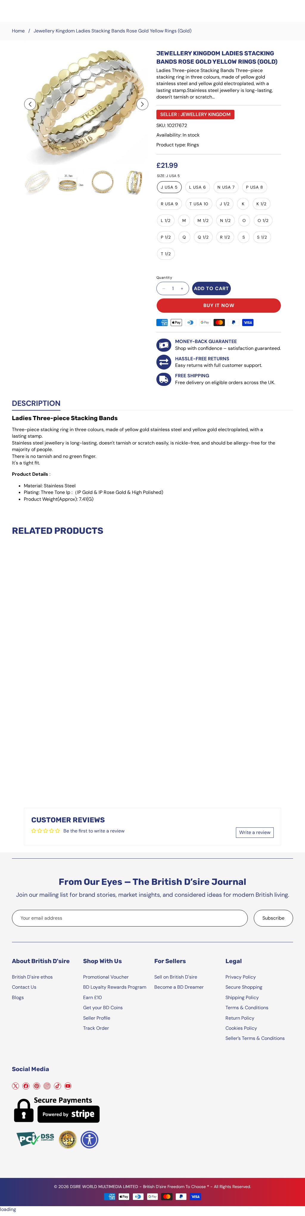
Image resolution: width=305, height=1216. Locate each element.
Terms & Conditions (246, 1007)
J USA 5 (169, 187)
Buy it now (218, 305)
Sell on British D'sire (175, 977)
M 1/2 (203, 220)
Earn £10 (92, 997)
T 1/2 (166, 253)
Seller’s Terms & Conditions (255, 1038)
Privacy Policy (240, 977)
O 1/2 (263, 220)
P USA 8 (254, 187)
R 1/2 (225, 237)
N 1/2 (225, 220)
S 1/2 (262, 237)
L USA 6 (197, 187)
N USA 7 (226, 187)
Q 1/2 (203, 237)
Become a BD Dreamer (179, 987)
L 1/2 (166, 220)
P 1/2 (166, 237)
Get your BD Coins (103, 1007)
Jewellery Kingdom (205, 114)
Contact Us (24, 987)
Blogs (18, 997)
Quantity (164, 277)
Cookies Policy (241, 1028)
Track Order (96, 1028)
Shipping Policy (242, 997)
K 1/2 (261, 203)
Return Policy (239, 1018)
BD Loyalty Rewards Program (114, 987)
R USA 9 (169, 203)
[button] (30, 104)
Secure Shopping (243, 987)
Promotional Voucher (106, 977)
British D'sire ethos (32, 977)
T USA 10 (198, 203)
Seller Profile (96, 1018)
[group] (38, 182)
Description (36, 403)
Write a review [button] (254, 832)
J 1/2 (225, 203)
